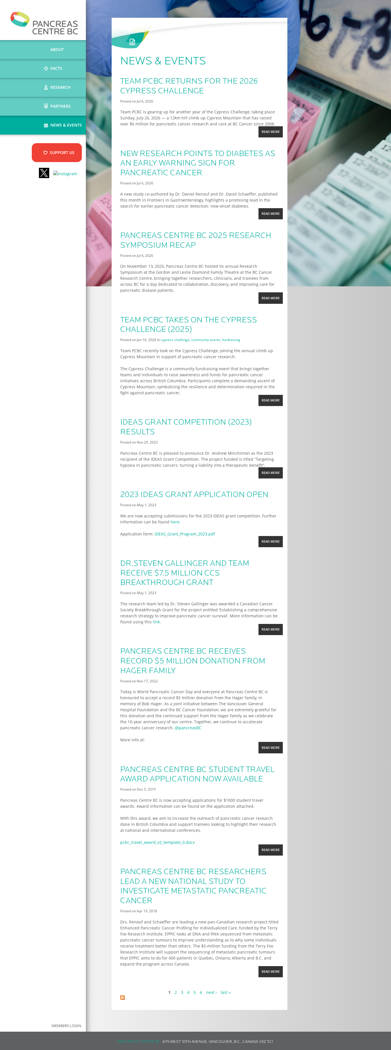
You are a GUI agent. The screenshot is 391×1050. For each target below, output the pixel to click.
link (156, 622)
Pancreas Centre (44, 22)
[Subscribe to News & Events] (122, 998)
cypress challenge (175, 339)
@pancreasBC (188, 727)
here (175, 522)
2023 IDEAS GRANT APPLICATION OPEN (194, 495)
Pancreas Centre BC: (139, 1042)
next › (211, 992)
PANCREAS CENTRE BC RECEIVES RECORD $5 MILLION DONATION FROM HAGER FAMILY (192, 661)
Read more (272, 133)
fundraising (231, 339)
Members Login (66, 1025)
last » (226, 992)
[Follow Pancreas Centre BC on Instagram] (65, 174)
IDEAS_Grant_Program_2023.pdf (185, 534)
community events (205, 339)
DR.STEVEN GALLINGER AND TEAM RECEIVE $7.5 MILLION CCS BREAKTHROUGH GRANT (184, 573)
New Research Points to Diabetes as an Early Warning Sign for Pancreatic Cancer (197, 163)
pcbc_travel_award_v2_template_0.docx (157, 842)
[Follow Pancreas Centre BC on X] (44, 174)
